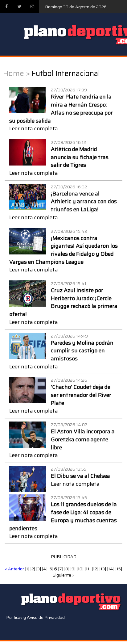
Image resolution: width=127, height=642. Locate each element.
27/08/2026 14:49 (69, 336)
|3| (39, 568)
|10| (80, 568)
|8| (67, 568)
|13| (103, 568)
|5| (51, 568)
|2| (33, 568)
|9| (73, 568)
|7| (61, 568)
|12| (95, 568)
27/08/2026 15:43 (69, 231)
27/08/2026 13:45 (69, 497)
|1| (27, 568)
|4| (45, 568)
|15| (118, 568)
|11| (88, 568)
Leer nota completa (33, 128)
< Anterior (14, 568)
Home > (16, 73)
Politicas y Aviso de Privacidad (35, 617)
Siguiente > (64, 575)
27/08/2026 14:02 (69, 424)
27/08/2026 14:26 (69, 380)
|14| (111, 568)
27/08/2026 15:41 (68, 283)
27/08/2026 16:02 (69, 186)
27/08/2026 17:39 (69, 89)
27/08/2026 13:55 (68, 469)
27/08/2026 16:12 (68, 142)
